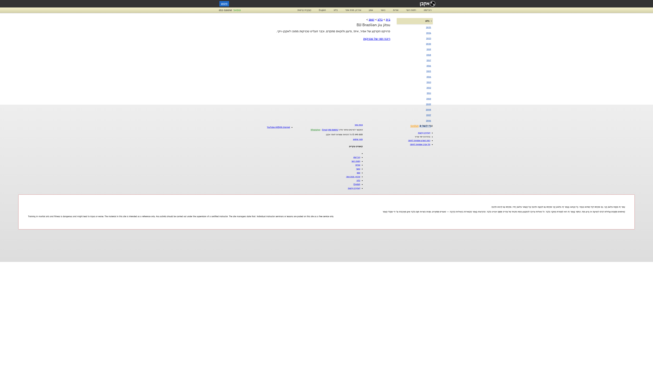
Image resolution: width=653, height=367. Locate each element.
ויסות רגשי (411, 10)
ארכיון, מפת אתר (353, 10)
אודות (395, 10)
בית (388, 19)
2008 (428, 109)
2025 (428, 27)
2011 (429, 93)
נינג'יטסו (428, 10)
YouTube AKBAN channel (278, 127)
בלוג (336, 10)
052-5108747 (225, 10)
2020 (428, 44)
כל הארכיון (425, 126)
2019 (428, 49)
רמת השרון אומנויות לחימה (419, 140)
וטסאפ (237, 10)
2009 (428, 104)
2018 (428, 55)
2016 (428, 65)
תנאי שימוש (358, 139)
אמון (371, 10)
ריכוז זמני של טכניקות (376, 39)
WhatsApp (315, 130)
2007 (371, 19)
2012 (428, 87)
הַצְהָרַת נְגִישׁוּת (304, 10)
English (322, 10)
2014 (428, 76)
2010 (428, 98)
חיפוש (224, 3)
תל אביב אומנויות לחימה (420, 144)
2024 (428, 33)
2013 (428, 82)
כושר (383, 10)
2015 (428, 71)
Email (325, 130)
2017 (428, 60)
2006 (428, 120)
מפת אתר (359, 125)
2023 (428, 38)
